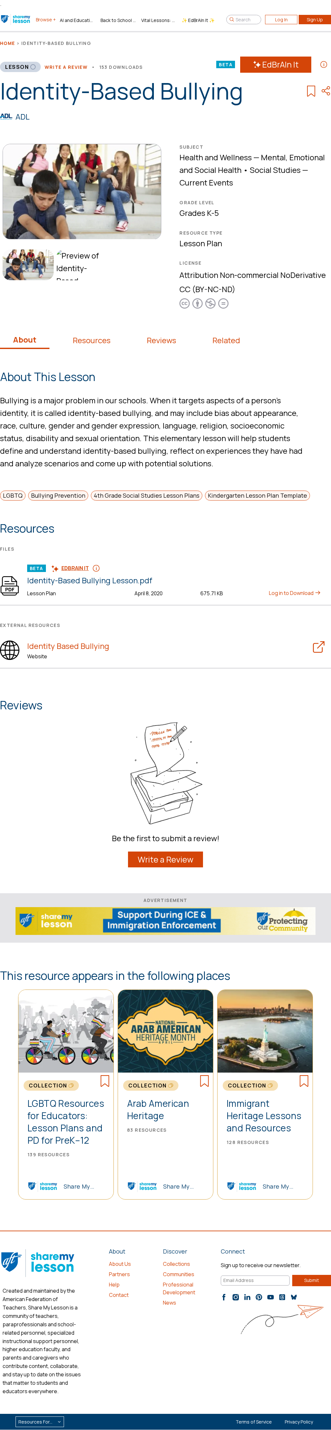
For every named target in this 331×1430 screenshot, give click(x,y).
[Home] (16, 19)
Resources (92, 340)
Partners (119, 1274)
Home (7, 43)
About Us (120, 1263)
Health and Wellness (215, 157)
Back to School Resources (118, 20)
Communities (178, 1274)
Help (114, 1284)
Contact (119, 1294)
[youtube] (270, 1297)
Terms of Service (254, 1422)
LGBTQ (13, 495)
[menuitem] (27, 264)
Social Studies (275, 169)
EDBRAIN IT (75, 568)
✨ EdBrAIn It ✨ (198, 20)
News (169, 1302)
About (25, 339)
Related (226, 340)
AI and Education (77, 20)
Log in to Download (292, 593)
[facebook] (224, 1297)
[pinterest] (259, 1297)
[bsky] (294, 1297)
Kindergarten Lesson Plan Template (257, 495)
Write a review (66, 67)
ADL (23, 116)
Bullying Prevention (58, 495)
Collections (176, 1263)
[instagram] (235, 1297)
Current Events (206, 182)
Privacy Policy (299, 1422)
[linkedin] (247, 1297)
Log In (281, 19)
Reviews (161, 340)
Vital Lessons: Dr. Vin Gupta (159, 20)
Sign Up (315, 19)
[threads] (282, 1297)
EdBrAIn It (280, 64)
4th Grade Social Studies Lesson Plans (146, 495)
